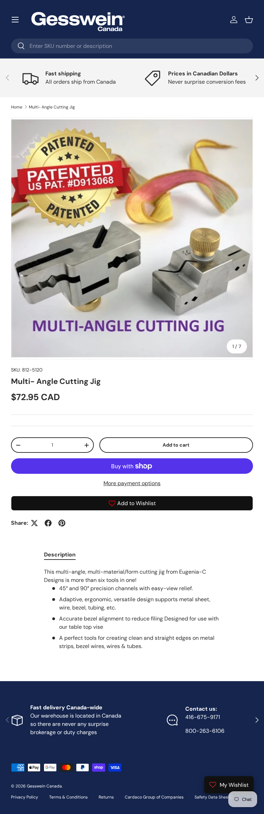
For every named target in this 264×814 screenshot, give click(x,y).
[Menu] (15, 19)
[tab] (60, 554)
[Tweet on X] (34, 523)
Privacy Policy (24, 797)
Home (16, 107)
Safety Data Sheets (213, 797)
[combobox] (132, 46)
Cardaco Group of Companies (154, 797)
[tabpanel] (132, 609)
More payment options (132, 483)
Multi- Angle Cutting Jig (52, 107)
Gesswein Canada (44, 786)
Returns (106, 797)
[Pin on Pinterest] (62, 523)
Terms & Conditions (68, 797)
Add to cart (176, 445)
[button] (248, 19)
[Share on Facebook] (48, 523)
